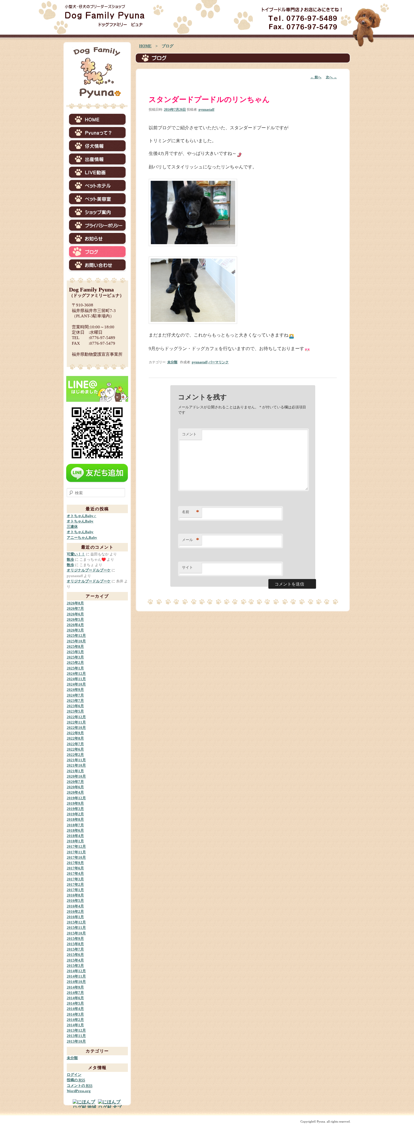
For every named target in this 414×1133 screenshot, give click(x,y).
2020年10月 (76, 776)
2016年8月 (75, 895)
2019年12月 (76, 798)
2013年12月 (76, 1030)
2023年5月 (75, 711)
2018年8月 (75, 819)
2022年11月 (76, 722)
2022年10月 (76, 727)
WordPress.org (79, 1091)
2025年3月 (75, 657)
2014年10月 (76, 982)
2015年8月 (75, 944)
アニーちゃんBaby (82, 537)
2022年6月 (75, 749)
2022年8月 (75, 738)
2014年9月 (75, 987)
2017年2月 (75, 884)
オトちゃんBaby (80, 521)
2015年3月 (75, 965)
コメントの (79, 1085)
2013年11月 (76, 1036)
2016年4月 (75, 906)
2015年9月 (75, 938)
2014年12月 (76, 971)
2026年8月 (75, 603)
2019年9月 (75, 803)
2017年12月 (76, 846)
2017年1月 (75, 890)
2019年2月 (75, 814)
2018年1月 (75, 841)
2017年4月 (75, 873)
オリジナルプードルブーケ (89, 570)
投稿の (76, 1080)
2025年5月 (75, 652)
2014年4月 (75, 1009)
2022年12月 (76, 717)
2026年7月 (75, 608)
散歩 (70, 559)
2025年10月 (76, 641)
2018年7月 (75, 825)
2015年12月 (76, 922)
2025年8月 (75, 646)
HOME (145, 46)
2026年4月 (75, 625)
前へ (315, 77)
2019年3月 (75, 809)
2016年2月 (75, 911)
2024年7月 (75, 695)
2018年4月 (75, 836)
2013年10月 (76, 1041)
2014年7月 (75, 992)
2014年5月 (75, 1003)
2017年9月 (75, 863)
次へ (331, 77)
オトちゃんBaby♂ (81, 516)
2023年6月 (75, 706)
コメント (189, 434)
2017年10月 (76, 857)
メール (190, 539)
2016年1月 (75, 917)
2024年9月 (75, 689)
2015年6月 (75, 954)
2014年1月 (75, 1025)
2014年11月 (76, 976)
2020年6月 (75, 787)
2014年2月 (75, 1020)
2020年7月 (75, 782)
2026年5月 (75, 619)
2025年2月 (75, 662)
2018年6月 (75, 830)
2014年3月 (75, 1014)
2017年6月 (75, 868)
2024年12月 (76, 673)
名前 (190, 511)
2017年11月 (76, 852)
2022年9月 (75, 733)
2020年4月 (75, 792)
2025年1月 (75, 668)
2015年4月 (75, 960)
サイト (187, 567)
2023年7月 (75, 700)
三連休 (72, 526)
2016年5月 (75, 900)
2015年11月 (76, 927)
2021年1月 (75, 771)
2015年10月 (76, 933)
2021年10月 (76, 765)
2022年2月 (75, 755)
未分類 (172, 362)
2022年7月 (75, 744)
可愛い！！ (76, 554)
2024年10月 (76, 684)
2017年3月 (75, 879)
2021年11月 (76, 760)
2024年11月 (76, 679)
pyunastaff (206, 110)
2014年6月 (75, 998)
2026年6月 (75, 614)
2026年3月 (75, 630)
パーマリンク (218, 362)
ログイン (74, 1074)
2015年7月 (75, 949)
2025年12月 (76, 635)
